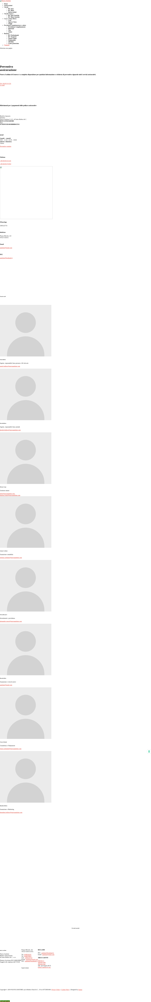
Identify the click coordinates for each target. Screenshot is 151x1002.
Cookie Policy (65, 989)
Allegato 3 (41, 961)
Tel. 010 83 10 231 (5, 83)
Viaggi (10, 23)
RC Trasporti (12, 37)
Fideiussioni (12, 40)
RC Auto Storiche (13, 15)
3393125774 (28, 958)
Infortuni (11, 28)
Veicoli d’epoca (8, 14)
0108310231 (27, 954)
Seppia (80, 989)
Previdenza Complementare (16, 27)
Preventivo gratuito (5, 146)
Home (6, 4)
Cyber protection (13, 43)
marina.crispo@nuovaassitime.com (10, 495)
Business (6, 33)
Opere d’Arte (12, 22)
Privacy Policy (56, 989)
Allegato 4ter (42, 964)
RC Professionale (13, 35)
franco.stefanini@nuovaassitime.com (10, 749)
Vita (9, 30)
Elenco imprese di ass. (44, 967)
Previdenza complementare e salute (15, 25)
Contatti (6, 45)
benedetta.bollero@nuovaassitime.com (11, 812)
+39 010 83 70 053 (5, 164)
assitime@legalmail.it (6, 258)
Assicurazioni (8, 5)
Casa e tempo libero (10, 18)
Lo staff (2, 85)
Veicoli (6, 7)
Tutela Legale (12, 38)
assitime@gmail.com (6, 248)
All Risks (11, 42)
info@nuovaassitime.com (7, 493)
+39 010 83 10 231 (5, 161)
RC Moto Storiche (14, 17)
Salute (10, 32)
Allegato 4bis (42, 962)
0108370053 (27, 956)
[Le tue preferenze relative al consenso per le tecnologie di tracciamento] (149, 751)
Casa (9, 20)
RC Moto (11, 10)
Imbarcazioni (12, 12)
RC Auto (11, 9)
